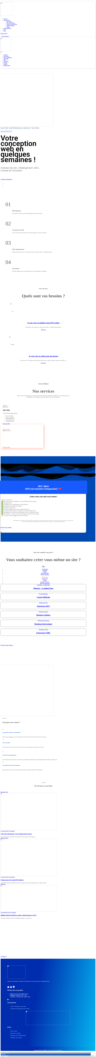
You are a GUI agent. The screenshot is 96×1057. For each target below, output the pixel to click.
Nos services (7, 20)
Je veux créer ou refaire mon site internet (43, 356)
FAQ (5, 31)
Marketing (3, 792)
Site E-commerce (11, 22)
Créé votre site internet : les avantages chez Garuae (16, 834)
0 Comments (11, 831)
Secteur (5, 62)
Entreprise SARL (43, 633)
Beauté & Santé (45, 573)
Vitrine (44, 571)
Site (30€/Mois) (7, 28)
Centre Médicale (43, 597)
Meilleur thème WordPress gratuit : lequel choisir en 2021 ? (19, 915)
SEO (5, 29)
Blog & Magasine (45, 574)
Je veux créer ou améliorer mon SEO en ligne (43, 323)
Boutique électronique (43, 624)
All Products (45, 569)
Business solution (43, 615)
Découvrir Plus (6, 423)
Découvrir (43, 329)
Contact (5, 64)
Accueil (5, 18)
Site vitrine (9, 21)
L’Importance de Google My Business (12, 880)
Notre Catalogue (10, 25)
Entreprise (44, 570)
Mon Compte (7, 65)
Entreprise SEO (43, 606)
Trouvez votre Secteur (12, 24)
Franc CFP (5, 1055)
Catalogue (6, 61)
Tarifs (8, 27)
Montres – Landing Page (43, 588)
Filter (43, 566)
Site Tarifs (6, 58)
